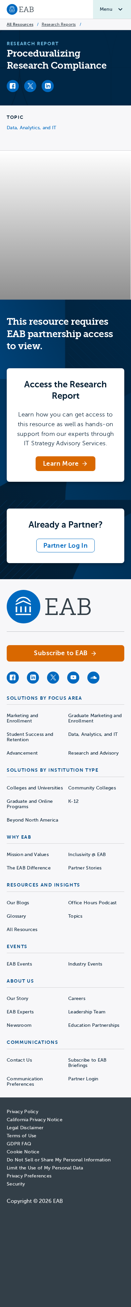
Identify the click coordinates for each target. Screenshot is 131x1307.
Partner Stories (84, 867)
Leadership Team (86, 1011)
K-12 (73, 801)
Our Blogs (18, 902)
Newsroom (19, 1025)
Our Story (18, 998)
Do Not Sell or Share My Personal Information (59, 1159)
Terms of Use (21, 1135)
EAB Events (19, 964)
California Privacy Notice (34, 1119)
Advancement (22, 753)
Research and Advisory (93, 753)
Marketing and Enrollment (22, 718)
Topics (75, 916)
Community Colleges (92, 787)
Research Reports (59, 24)
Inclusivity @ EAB (87, 854)
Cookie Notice (23, 1151)
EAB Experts (20, 1011)
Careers (76, 998)
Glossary (16, 916)
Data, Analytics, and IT (31, 127)
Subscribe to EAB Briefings (87, 1063)
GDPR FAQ (19, 1143)
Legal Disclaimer (25, 1127)
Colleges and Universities (35, 787)
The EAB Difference (29, 867)
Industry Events (85, 964)
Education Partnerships (93, 1025)
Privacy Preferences (29, 1175)
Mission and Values (28, 854)
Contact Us (19, 1060)
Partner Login (83, 1078)
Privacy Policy (22, 1111)
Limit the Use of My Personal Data (45, 1167)
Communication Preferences (25, 1081)
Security (16, 1183)
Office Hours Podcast (92, 902)
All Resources (20, 24)
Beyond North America (32, 820)
